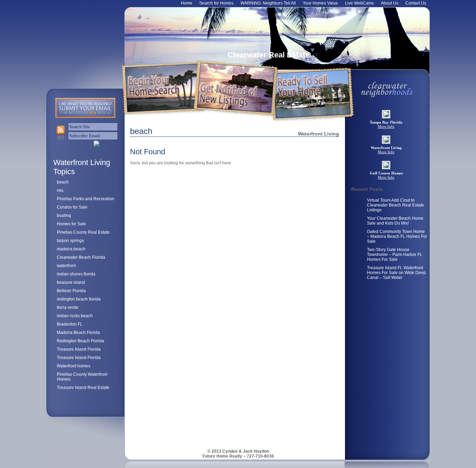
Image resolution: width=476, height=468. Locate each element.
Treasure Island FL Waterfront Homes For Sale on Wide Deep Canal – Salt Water (396, 272)
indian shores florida (76, 274)
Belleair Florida (71, 290)
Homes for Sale (71, 223)
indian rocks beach (75, 315)
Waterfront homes (73, 366)
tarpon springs (70, 240)
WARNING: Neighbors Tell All (268, 3)
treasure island (71, 282)
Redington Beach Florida (80, 340)
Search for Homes (216, 3)
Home (186, 3)
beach (63, 182)
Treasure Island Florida (79, 349)
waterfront (66, 265)
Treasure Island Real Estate (83, 387)
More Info (386, 126)
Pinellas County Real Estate (83, 232)
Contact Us (415, 3)
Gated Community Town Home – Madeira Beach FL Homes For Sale (397, 236)
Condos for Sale (72, 207)
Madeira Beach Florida (78, 332)
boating (64, 215)
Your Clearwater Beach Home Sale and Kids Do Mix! (395, 221)
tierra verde (67, 307)
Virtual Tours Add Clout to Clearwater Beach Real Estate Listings (395, 205)
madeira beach (71, 249)
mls (60, 190)
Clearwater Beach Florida (81, 257)
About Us (389, 3)
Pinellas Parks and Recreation (85, 198)
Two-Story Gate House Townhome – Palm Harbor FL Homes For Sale (394, 254)
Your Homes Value (320, 3)
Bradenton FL (70, 324)
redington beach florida (79, 299)
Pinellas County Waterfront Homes (82, 377)
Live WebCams (359, 3)
